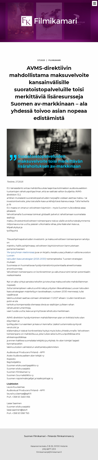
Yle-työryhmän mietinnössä (20, 252)
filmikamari (54, 60)
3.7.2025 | (49, 60)
